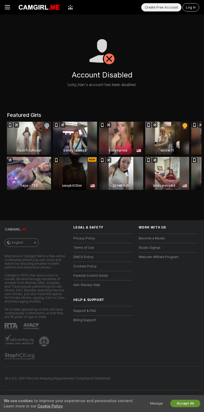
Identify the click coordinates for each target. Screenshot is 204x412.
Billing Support (84, 320)
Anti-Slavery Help (86, 285)
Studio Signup (149, 248)
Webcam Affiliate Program (158, 257)
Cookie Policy (49, 406)
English (17, 242)
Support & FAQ (84, 311)
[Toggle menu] (7, 7)
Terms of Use (83, 248)
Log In (191, 7)
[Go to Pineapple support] (44, 341)
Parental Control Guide (90, 276)
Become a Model (152, 238)
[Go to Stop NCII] (20, 356)
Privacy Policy (84, 238)
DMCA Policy (83, 257)
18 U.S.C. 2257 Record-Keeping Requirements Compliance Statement (57, 378)
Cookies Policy (85, 266)
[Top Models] (70, 7)
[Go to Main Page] (39, 7)
